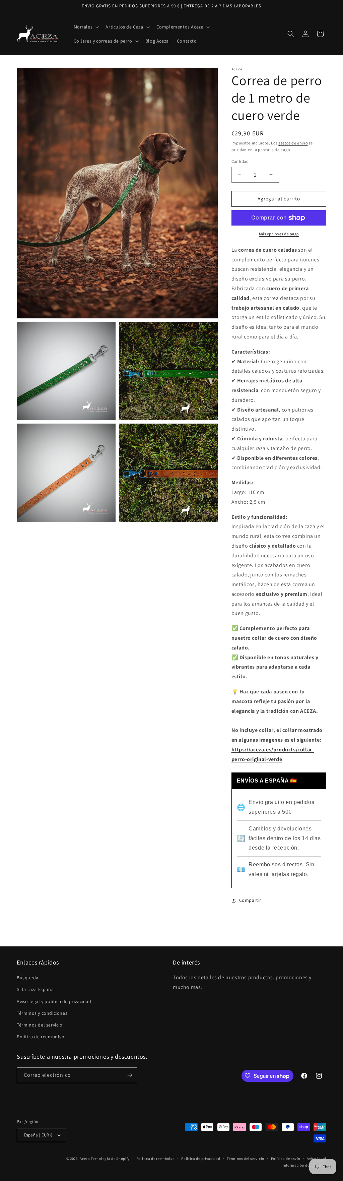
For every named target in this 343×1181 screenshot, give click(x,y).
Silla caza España (35, 989)
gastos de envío (293, 142)
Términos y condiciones (42, 1013)
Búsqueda (28, 978)
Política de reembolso (41, 1037)
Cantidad (240, 161)
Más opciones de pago (279, 233)
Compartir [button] (250, 900)
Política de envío (285, 1158)
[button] (86, 27)
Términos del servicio (40, 1025)
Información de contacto (304, 1165)
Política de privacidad (200, 1158)
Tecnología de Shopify (110, 1158)
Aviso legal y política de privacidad (54, 1001)
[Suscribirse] (129, 1075)
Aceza (85, 1158)
